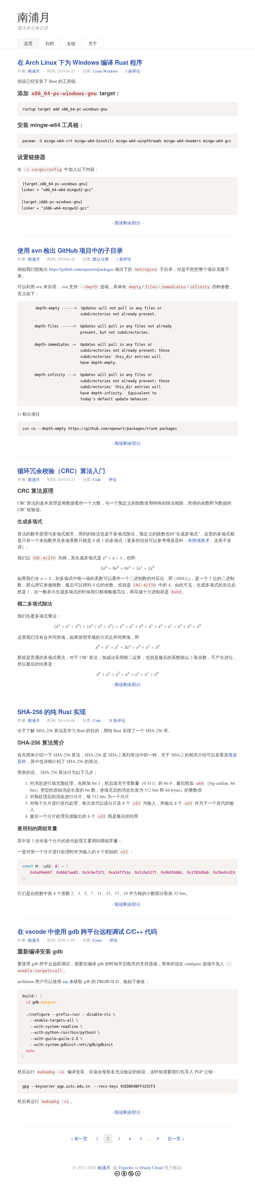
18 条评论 (117, 720)
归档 (49, 43)
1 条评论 (123, 259)
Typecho (125, 1167)
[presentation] (112, 557)
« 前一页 (79, 1139)
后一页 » (176, 1139)
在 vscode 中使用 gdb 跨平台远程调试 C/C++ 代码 (87, 931)
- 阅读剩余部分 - (127, 223)
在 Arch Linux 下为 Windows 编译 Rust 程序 (79, 62)
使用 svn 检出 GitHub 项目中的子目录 (70, 250)
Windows (110, 71)
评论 (113, 479)
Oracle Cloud (151, 1167)
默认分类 (101, 259)
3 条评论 (132, 71)
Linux (97, 71)
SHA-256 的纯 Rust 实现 (51, 711)
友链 (71, 43)
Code (97, 479)
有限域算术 (199, 540)
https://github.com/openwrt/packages (81, 269)
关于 (92, 43)
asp (65, 981)
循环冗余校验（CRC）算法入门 (61, 470)
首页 (28, 43)
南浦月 (33, 17)
